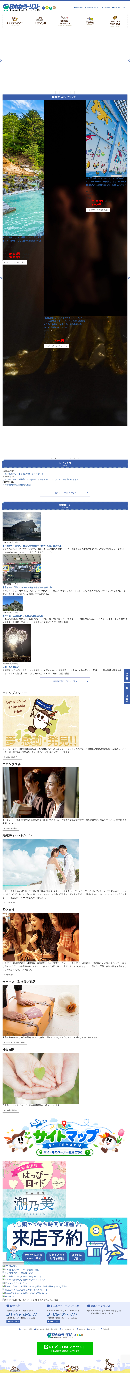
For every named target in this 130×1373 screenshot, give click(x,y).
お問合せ (107, 8)
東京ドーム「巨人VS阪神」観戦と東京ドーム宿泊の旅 (27, 587)
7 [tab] (70, 458)
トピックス (65, 464)
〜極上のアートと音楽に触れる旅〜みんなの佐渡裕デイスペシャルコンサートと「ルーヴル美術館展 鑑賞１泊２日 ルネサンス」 (64, 235)
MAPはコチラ (14, 1321)
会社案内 (79, 8)
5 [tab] (73, 92)
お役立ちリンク (120, 8)
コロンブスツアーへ (12, 757)
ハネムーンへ (10, 903)
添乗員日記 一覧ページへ (65, 681)
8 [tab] (74, 458)
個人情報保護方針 (68, 1329)
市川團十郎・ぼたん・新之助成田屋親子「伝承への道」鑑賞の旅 (32, 546)
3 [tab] (65, 92)
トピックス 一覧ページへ (65, 492)
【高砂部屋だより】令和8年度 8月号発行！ (23, 474)
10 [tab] (82, 458)
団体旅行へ (9, 975)
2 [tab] (61, 92)
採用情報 (82, 1329)
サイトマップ (94, 1329)
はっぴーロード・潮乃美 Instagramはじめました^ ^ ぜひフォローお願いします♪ (40, 479)
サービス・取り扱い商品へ (15, 1042)
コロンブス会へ (11, 828)
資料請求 (106, 1329)
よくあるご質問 (26, 1329)
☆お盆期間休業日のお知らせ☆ (17, 485)
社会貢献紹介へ (11, 1110)
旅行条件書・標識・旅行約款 (47, 1329)
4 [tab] (69, 92)
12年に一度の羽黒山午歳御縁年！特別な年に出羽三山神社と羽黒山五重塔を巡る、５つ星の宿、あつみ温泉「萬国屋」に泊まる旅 (106, 243)
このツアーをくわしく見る (15, 268)
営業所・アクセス (93, 8)
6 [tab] (67, 458)
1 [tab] (57, 92)
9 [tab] (78, 458)
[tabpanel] (65, 56)
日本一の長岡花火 (11, 667)
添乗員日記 (65, 506)
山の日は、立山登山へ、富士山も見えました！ (24, 616)
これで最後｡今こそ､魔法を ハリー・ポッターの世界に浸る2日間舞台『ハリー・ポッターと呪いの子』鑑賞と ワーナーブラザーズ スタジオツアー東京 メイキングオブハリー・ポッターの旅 (23, 237)
